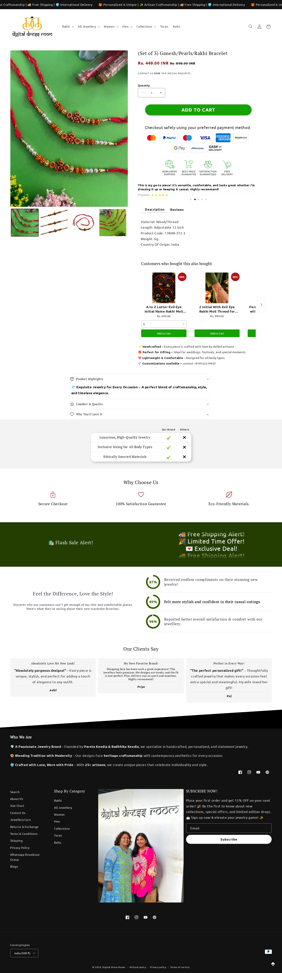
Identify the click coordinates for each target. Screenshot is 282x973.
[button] (67, 26)
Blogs (14, 866)
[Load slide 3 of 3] (202, 199)
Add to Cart (164, 333)
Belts (57, 842)
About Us (16, 799)
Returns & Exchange (24, 826)
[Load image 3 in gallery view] (83, 222)
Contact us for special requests (164, 73)
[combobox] (163, 324)
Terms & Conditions (24, 833)
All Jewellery (63, 807)
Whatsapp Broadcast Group (25, 857)
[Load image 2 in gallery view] (54, 222)
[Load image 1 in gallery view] (25, 222)
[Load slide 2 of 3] (198, 199)
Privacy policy (158, 967)
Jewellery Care (20, 819)
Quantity (144, 85)
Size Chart (17, 805)
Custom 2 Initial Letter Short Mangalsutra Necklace (51, 960)
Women (59, 814)
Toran (58, 835)
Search (15, 792)
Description (154, 209)
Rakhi (58, 800)
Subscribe (228, 839)
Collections (62, 828)
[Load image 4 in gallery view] (113, 222)
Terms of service (180, 967)
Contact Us (18, 813)
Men (57, 821)
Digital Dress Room (113, 967)
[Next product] (261, 304)
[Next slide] (206, 199)
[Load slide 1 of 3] (195, 199)
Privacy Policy (20, 847)
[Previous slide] (191, 199)
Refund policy (138, 967)
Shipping (16, 840)
